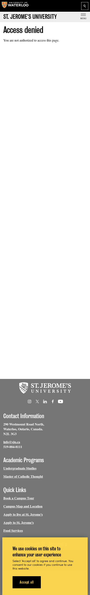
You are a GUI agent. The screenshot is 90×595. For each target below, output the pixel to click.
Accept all (27, 582)
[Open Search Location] (84, 6)
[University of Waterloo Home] (15, 6)
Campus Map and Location (22, 506)
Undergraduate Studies (19, 468)
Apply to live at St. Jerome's (23, 514)
